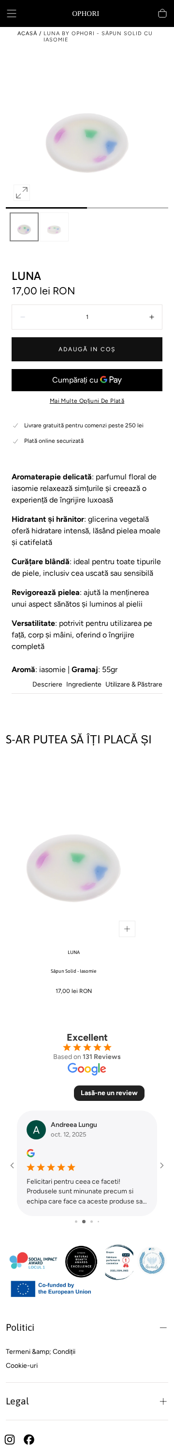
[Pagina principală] (87, 13)
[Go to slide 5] (101, 1221)
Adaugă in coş (87, 349)
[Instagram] (9, 1439)
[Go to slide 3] (88, 1221)
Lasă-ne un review (109, 1093)
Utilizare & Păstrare (133, 684)
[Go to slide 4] (95, 1221)
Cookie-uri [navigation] (22, 1366)
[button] (11, 13)
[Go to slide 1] (73, 1222)
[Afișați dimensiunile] (127, 929)
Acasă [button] (27, 33)
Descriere (47, 684)
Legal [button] (17, 1401)
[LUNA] (73, 851)
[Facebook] (29, 1439)
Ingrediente (84, 684)
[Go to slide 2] (80, 1222)
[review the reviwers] (20, 1153)
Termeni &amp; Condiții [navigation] (40, 1352)
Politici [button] (20, 1327)
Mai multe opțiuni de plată (87, 400)
